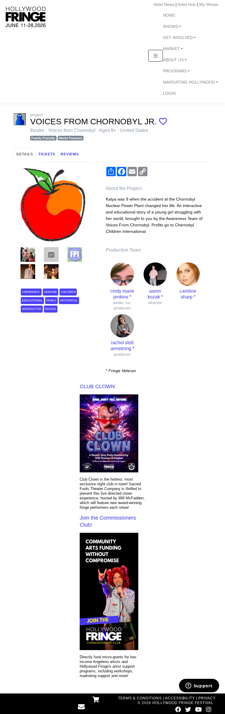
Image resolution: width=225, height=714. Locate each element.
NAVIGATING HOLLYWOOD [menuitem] (189, 82)
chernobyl (31, 292)
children (68, 292)
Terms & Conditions (140, 698)
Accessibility (180, 698)
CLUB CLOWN (97, 386)
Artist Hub (187, 4)
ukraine (50, 292)
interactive (32, 309)
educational (32, 300)
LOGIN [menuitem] (169, 93)
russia (50, 309)
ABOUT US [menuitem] (173, 60)
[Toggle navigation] (155, 56)
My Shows (208, 4)
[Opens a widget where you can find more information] (199, 686)
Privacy (207, 698)
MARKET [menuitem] (171, 49)
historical (69, 300)
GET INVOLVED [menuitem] (178, 37)
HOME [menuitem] (169, 15)
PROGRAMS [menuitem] (175, 71)
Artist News (164, 4)
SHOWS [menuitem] (170, 26)
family (51, 300)
